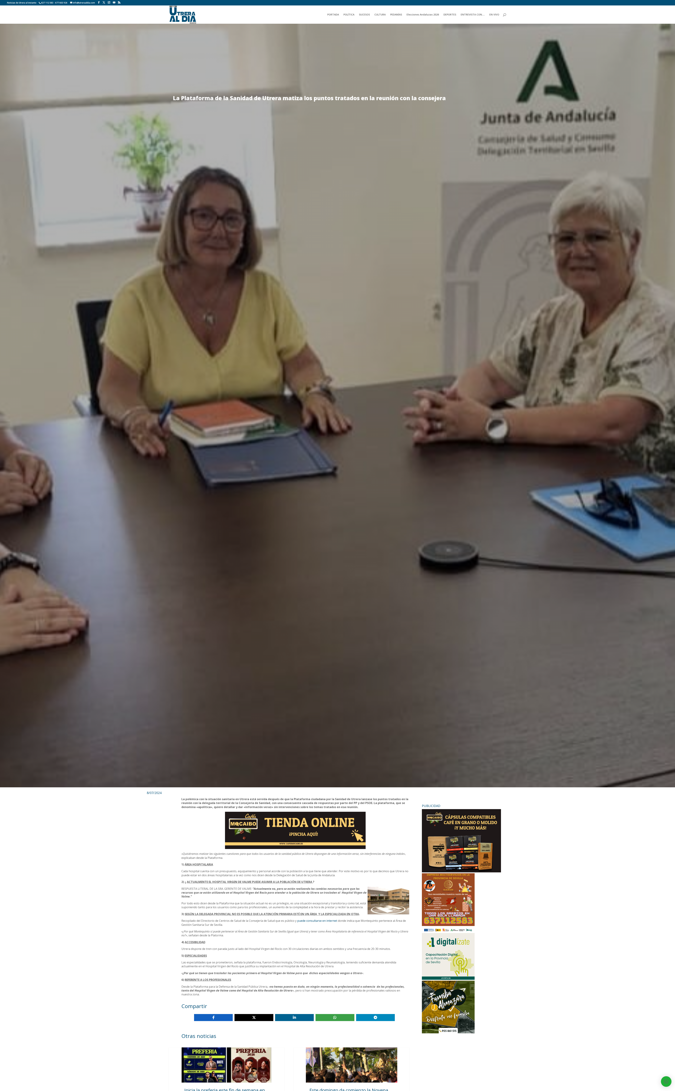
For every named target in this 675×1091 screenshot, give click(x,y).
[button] (666, 1081)
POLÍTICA (348, 14)
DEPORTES (449, 14)
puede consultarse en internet (317, 921)
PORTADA (333, 14)
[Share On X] (253, 1017)
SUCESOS (364, 14)
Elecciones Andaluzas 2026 (423, 14)
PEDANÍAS (396, 14)
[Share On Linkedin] (294, 1017)
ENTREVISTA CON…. (473, 14)
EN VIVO (494, 14)
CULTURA (380, 14)
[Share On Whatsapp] (335, 1017)
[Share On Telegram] (375, 1017)
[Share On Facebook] (213, 1017)
